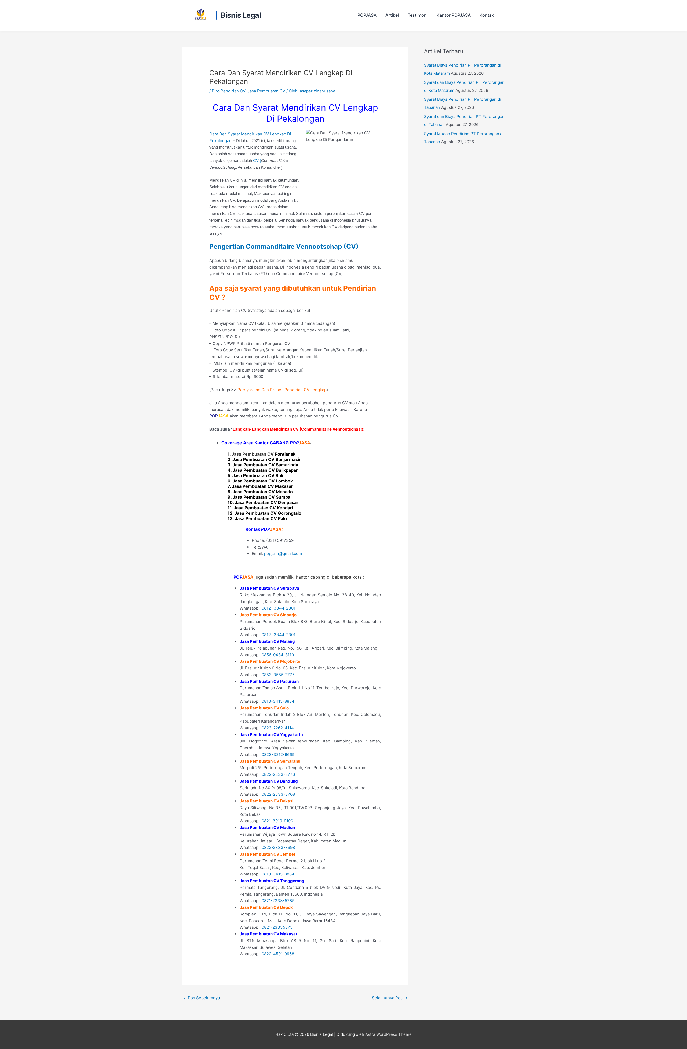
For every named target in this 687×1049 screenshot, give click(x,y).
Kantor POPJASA (454, 15)
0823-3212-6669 (278, 754)
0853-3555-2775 (278, 674)
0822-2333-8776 (278, 774)
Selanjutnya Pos (389, 997)
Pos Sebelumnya (201, 997)
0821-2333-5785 (278, 900)
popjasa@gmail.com (283, 553)
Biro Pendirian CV (228, 90)
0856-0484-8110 (278, 654)
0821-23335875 (277, 927)
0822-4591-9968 (278, 953)
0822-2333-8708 (278, 794)
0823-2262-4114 (278, 727)
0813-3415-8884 (278, 701)
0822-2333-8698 (278, 847)
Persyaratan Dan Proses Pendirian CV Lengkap (282, 389)
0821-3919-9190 (277, 820)
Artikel (392, 15)
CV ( (257, 160)
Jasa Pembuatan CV (266, 90)
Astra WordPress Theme (388, 1034)
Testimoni (418, 15)
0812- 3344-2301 (278, 608)
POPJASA (367, 15)
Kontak (487, 15)
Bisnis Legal (241, 15)
